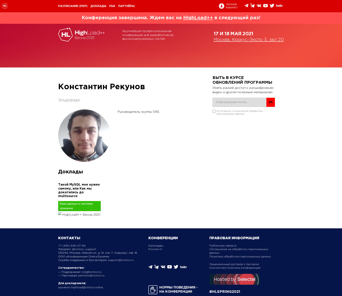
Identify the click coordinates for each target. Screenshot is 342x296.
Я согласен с (240, 112)
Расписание (68, 6)
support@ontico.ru (121, 260)
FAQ (112, 6)
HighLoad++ (198, 18)
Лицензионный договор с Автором (234, 264)
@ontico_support (84, 249)
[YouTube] (265, 7)
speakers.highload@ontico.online (80, 287)
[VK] (259, 7)
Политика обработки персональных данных (240, 256)
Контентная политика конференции (234, 268)
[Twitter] (272, 7)
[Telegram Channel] (252, 6)
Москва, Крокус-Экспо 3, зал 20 (249, 40)
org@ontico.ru (92, 272)
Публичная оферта (222, 246)
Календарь (155, 246)
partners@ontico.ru (91, 275)
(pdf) (83, 6)
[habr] (279, 6)
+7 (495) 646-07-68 (72, 246)
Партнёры (126, 6)
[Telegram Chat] (246, 6)
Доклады (98, 6)
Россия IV (155, 249)
